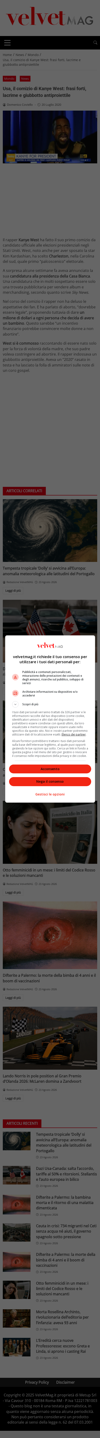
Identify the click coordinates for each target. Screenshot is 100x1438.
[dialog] (50, 719)
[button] (50, 704)
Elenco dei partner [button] (74, 734)
